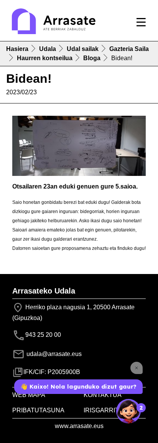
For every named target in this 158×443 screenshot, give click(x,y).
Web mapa (28, 395)
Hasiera (17, 49)
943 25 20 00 (43, 334)
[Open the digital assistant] (128, 411)
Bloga (91, 58)
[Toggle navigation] (141, 22)
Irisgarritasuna (112, 410)
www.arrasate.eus (79, 426)
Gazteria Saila (129, 49)
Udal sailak (83, 49)
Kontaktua (103, 395)
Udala (47, 49)
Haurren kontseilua (44, 58)
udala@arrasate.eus (53, 354)
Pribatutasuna (38, 410)
